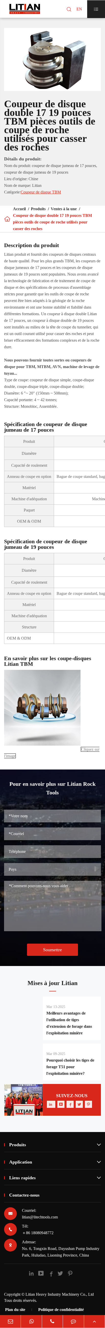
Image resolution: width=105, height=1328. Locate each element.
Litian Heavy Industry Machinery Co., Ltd (59, 1294)
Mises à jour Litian (52, 983)
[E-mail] (10, 1321)
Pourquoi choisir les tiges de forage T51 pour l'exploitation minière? (70, 1067)
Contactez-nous (24, 1195)
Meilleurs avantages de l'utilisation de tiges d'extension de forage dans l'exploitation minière (69, 1023)
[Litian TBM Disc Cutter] (42, 749)
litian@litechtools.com (40, 1217)
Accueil (19, 209)
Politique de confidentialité (61, 1309)
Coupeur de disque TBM (41, 192)
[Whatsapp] (31, 1321)
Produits (38, 209)
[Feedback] (73, 1321)
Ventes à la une (64, 209)
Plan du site (15, 1309)
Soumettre (52, 949)
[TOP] (94, 1321)
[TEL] (52, 1321)
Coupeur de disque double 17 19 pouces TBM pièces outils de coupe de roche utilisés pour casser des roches (52, 222)
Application (55, 1162)
